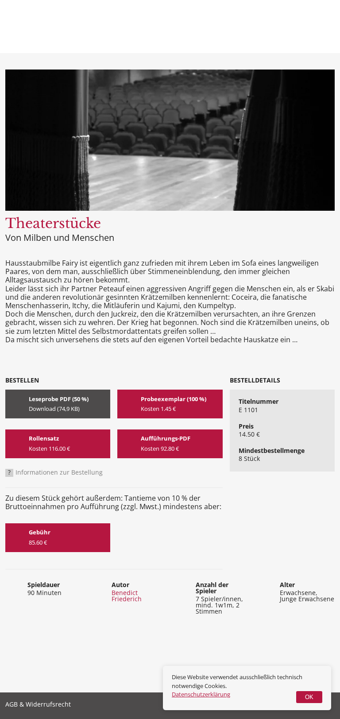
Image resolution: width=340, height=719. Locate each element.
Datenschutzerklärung (201, 694)
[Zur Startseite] (44, 29)
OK (309, 697)
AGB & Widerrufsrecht (38, 704)
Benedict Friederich (127, 595)
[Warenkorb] (291, 26)
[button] (324, 26)
